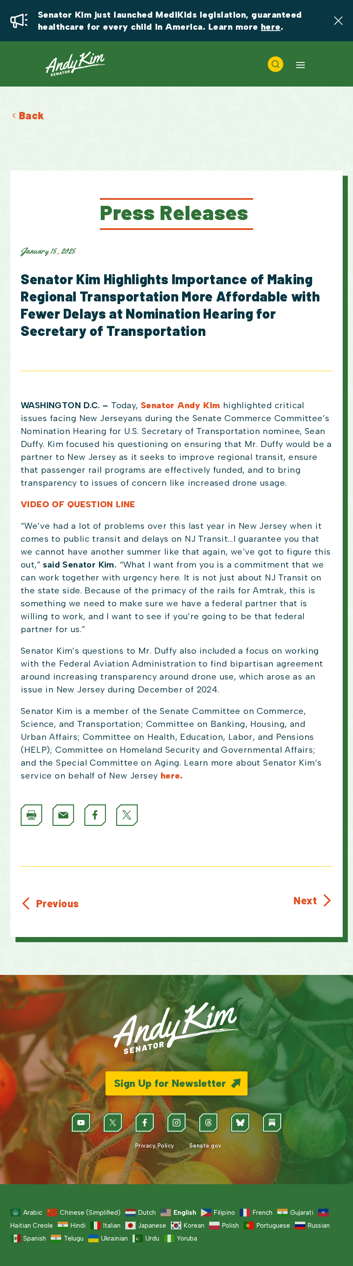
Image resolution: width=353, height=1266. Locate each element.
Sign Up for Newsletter (170, 1083)
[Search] (275, 64)
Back (31, 115)
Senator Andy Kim (180, 405)
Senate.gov (204, 1145)
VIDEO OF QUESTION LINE (78, 504)
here (271, 27)
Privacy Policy (153, 1145)
